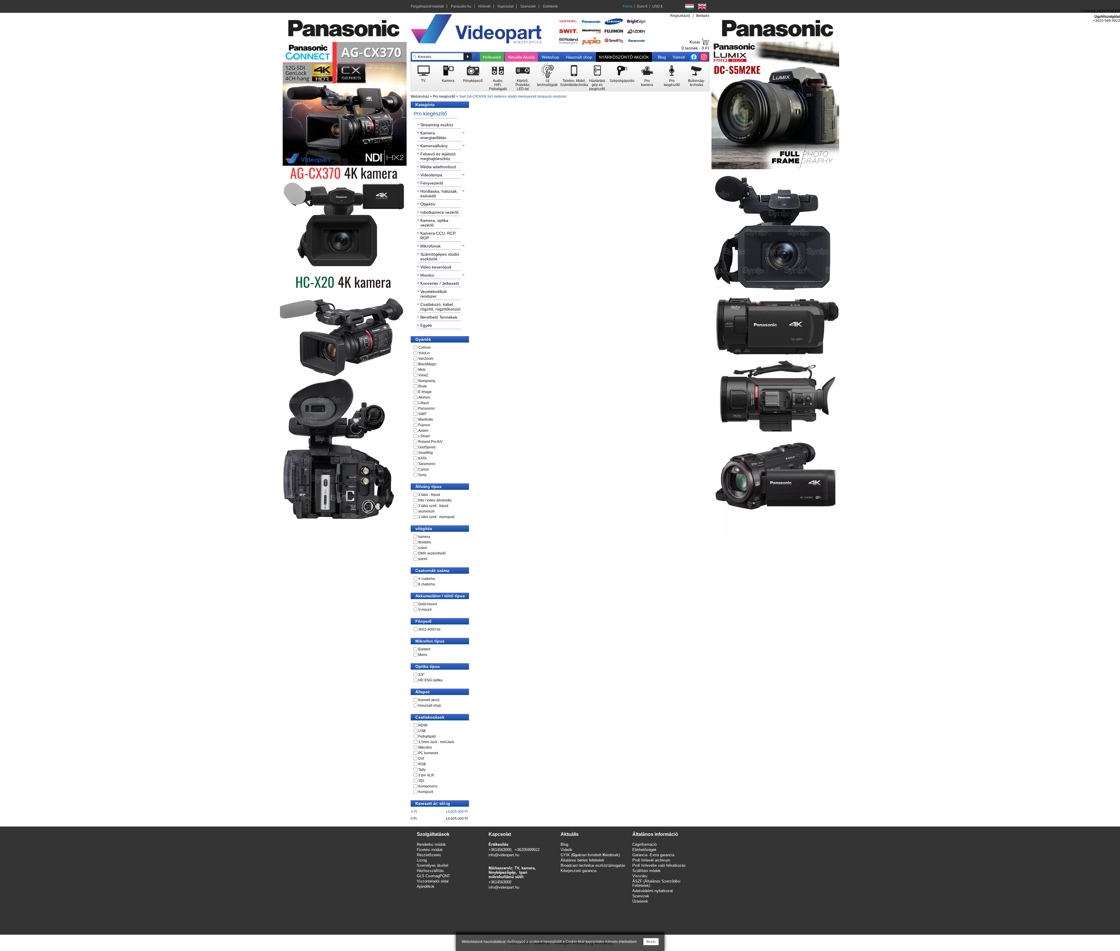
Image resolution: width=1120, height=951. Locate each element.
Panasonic (426, 408)
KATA (422, 458)
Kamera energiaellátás (433, 135)
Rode (422, 386)
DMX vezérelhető (432, 553)
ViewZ (423, 375)
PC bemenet (428, 753)
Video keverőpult (435, 267)
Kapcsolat (505, 6)
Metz (422, 370)
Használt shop (579, 57)
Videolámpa (431, 175)
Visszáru (639, 876)
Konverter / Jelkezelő (439, 283)
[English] (702, 7)
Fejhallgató (427, 736)
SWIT (422, 414)
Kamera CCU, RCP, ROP (438, 235)
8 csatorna (426, 584)
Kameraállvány (434, 145)
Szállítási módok (646, 870)
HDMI (422, 725)
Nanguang (426, 381)
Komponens (428, 786)
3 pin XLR (426, 775)
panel (422, 559)
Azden (423, 431)
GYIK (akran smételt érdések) (590, 855)
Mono (422, 655)
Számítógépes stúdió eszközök (439, 256)
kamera (424, 537)
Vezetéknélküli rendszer (433, 294)
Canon (423, 469)
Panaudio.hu (461, 6)
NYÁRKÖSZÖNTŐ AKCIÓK (624, 57)
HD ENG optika (430, 680)
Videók (679, 57)
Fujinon (424, 425)
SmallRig (425, 453)
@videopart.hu (507, 887)
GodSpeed (426, 447)
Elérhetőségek (644, 850)
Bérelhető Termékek (438, 317)
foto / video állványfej (435, 500)
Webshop (550, 57)
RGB (422, 764)
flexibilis (424, 542)
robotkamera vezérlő (439, 212)
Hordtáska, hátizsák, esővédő (439, 193)
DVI (421, 759)
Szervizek (528, 6)
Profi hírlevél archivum (651, 860)
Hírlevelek (492, 57)
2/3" (421, 675)
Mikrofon (425, 747)
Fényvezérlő (431, 183)
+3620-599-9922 (1106, 21)
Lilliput (423, 403)
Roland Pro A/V (430, 442)
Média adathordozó (438, 166)
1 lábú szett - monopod (436, 517)
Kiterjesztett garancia (578, 870)
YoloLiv (424, 353)
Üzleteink (550, 6)
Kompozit (425, 792)
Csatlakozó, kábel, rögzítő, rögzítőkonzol (440, 306)
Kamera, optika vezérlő (434, 222)
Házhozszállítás (430, 870)
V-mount (424, 610)
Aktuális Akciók (521, 57)
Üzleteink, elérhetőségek (1100, 11)
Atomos (424, 397)
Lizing (422, 860)
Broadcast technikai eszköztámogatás (593, 865)
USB (422, 731)
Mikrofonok (430, 246)
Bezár (651, 942)
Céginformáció (644, 844)
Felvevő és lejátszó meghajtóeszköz (438, 156)
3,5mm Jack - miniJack (436, 742)
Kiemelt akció (429, 700)
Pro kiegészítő (444, 96)
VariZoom (425, 359)
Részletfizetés (429, 855)
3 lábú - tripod (429, 495)
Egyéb (426, 325)
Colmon (424, 347)
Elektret (424, 649)
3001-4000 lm (429, 629)
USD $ (657, 6)
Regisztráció (680, 16)
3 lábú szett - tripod (433, 506)
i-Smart (424, 436)
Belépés (702, 16)
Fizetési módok (430, 850)
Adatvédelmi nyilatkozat (652, 891)
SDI (421, 781)
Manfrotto (425, 419)
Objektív (427, 204)
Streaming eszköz (436, 124)
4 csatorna (426, 579)
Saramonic (426, 464)
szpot (422, 548)
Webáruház (420, 96)
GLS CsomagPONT (433, 876)
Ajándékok (426, 886)
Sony (422, 475)
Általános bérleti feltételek (582, 860)
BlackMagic (427, 364)
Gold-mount (427, 604)
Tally (422, 770)
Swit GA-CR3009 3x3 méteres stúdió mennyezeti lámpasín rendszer (513, 96)
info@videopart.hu (504, 855)
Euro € (642, 6)
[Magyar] (689, 7)
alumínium (426, 511)
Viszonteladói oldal (433, 881)
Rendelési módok (431, 844)
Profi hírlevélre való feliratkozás (659, 865)
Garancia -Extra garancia (653, 855)
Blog (662, 57)
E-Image (425, 392)
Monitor (427, 275)
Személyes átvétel (432, 865)
